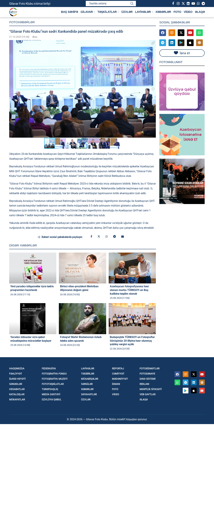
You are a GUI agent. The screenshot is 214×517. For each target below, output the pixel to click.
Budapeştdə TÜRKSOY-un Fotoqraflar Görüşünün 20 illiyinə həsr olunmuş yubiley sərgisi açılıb (132, 340)
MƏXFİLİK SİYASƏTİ (151, 389)
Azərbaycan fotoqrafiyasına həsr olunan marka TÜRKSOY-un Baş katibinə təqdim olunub (129, 290)
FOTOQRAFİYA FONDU (54, 374)
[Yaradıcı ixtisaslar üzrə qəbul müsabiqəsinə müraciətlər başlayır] (32, 318)
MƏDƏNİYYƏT (120, 379)
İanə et (185, 53)
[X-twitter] (181, 32)
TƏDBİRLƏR (87, 374)
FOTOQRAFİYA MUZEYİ (54, 379)
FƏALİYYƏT (15, 374)
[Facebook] (173, 3)
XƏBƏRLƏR (163, 12)
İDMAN (116, 384)
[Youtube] (193, 3)
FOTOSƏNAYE (147, 374)
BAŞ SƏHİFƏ (69, 12)
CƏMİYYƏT (118, 374)
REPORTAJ (118, 368)
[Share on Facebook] (91, 236)
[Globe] (199, 42)
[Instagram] (178, 3)
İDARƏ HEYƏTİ (17, 379)
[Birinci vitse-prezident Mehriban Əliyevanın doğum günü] (82, 268)
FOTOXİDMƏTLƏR (149, 368)
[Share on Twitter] (98, 236)
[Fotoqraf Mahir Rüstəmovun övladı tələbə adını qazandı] (82, 318)
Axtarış (132, 3)
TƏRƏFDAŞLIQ (50, 389)
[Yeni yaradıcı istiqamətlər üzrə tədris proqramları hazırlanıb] (32, 268)
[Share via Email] (122, 236)
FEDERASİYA (49, 368)
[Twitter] (183, 3)
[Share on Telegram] (114, 236)
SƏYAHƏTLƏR (89, 394)
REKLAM (144, 384)
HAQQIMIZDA (16, 368)
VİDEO (188, 12)
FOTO (177, 12)
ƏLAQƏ (200, 12)
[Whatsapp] (198, 3)
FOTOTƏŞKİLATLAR (53, 384)
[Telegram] (203, 3)
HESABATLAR (17, 389)
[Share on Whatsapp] (106, 236)
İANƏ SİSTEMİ (147, 379)
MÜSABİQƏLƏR (89, 379)
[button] (153, 43)
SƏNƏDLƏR (15, 384)
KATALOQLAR (16, 394)
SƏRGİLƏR (87, 384)
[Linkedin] (188, 3)
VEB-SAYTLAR (147, 394)
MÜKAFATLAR (17, 399)
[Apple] (190, 42)
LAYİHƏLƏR (87, 368)
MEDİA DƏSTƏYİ (51, 394)
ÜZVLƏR (127, 12)
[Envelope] (202, 390)
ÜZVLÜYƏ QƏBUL (51, 399)
